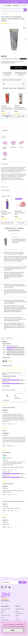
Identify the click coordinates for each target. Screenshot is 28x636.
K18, (16, 8)
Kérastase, (8, 8)
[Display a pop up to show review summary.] (9, 113)
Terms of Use (18, 619)
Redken (19, 8)
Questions (9, 338)
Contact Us (3, 611)
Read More (3, 182)
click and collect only (7, 116)
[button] (14, 630)
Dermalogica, (12, 8)
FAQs (2, 613)
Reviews (3, 338)
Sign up (22, 582)
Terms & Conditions (19, 613)
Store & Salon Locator (5, 615)
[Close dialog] (25, 623)
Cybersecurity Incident (19, 608)
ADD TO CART (20, 116)
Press (16, 617)
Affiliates (17, 615)
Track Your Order (4, 619)
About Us (17, 611)
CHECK (23, 83)
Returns (2, 617)
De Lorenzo (5, 14)
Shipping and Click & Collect (5, 609)
